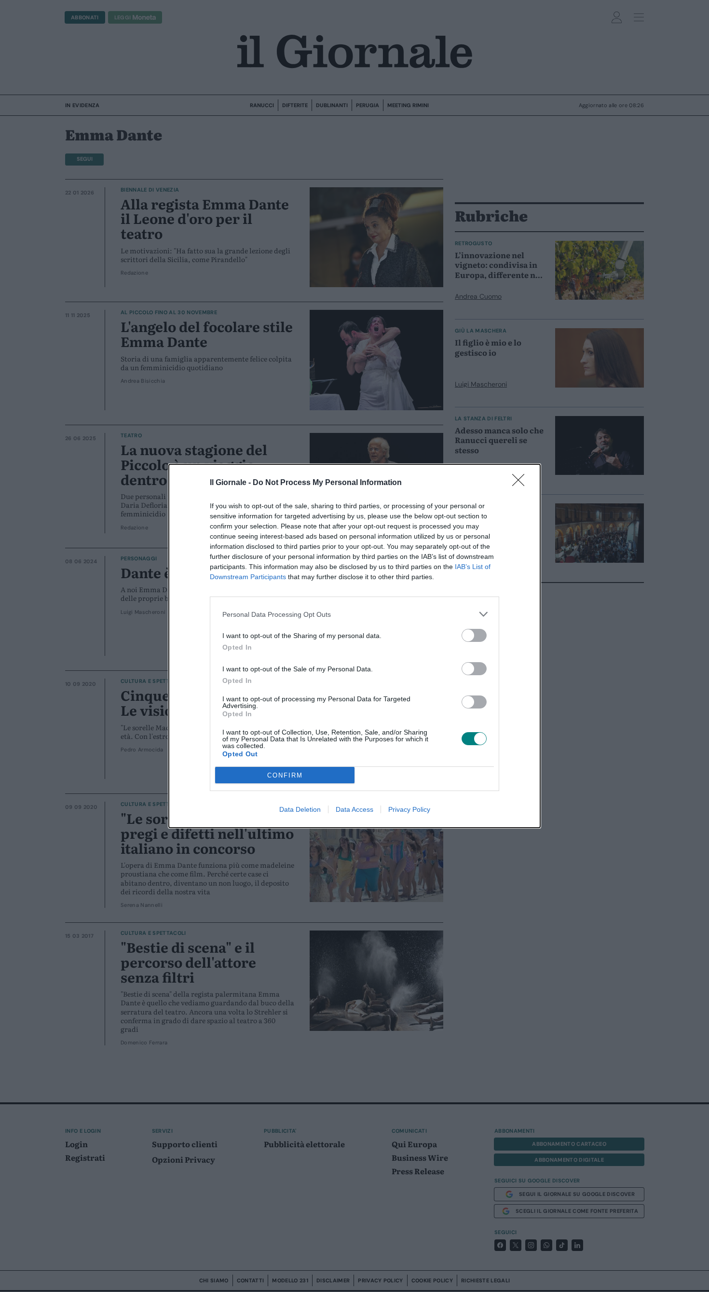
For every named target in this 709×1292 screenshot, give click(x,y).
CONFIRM (285, 775)
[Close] (521, 483)
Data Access (354, 809)
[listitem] (354, 614)
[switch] (474, 635)
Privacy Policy (409, 809)
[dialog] (354, 646)
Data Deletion (300, 809)
